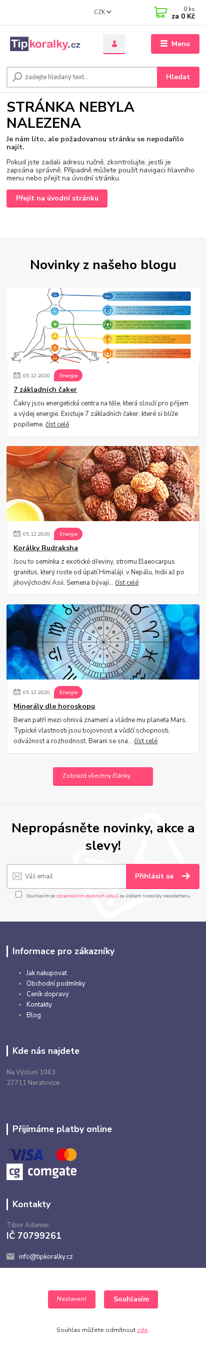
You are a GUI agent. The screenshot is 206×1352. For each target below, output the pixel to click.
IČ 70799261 (34, 1236)
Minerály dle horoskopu (54, 707)
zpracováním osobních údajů (87, 895)
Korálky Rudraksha (46, 548)
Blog (33, 1015)
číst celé (57, 424)
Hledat (178, 77)
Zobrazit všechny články (96, 776)
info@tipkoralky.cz (46, 1256)
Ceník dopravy (47, 994)
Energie (69, 375)
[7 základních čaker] (103, 325)
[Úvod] (46, 44)
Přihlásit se (155, 876)
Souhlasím (131, 1299)
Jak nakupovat (46, 973)
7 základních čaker (45, 390)
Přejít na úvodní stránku (57, 198)
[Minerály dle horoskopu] (103, 642)
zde (142, 1330)
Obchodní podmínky (56, 983)
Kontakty (39, 1004)
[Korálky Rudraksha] (103, 483)
